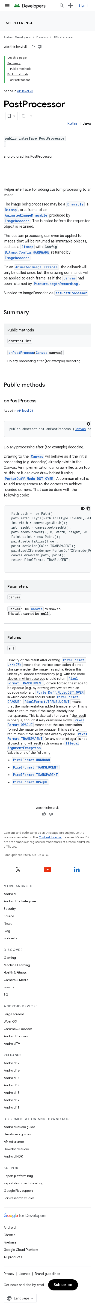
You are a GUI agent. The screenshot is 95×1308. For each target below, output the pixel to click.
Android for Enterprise (20, 901)
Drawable (75, 204)
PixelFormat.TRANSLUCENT (42, 680)
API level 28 (25, 91)
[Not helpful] (39, 46)
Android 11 (11, 1107)
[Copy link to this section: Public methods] (49, 385)
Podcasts (10, 938)
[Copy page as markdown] (24, 116)
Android (10, 894)
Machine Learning (17, 965)
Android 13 (11, 1093)
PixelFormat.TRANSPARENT (35, 774)
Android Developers (17, 37)
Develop (42, 37)
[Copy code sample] (88, 508)
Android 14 (12, 1085)
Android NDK (13, 1156)
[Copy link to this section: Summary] (33, 313)
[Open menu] (7, 5)
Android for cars (16, 1036)
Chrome (9, 1235)
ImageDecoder (17, 221)
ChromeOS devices (18, 1029)
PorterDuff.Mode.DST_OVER (29, 478)
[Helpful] (32, 46)
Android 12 (12, 1100)
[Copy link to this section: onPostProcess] (41, 401)
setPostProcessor (71, 293)
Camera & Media (16, 980)
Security (10, 909)
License (24, 1274)
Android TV (12, 1043)
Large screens (14, 1014)
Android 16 (12, 1070)
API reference (19, 23)
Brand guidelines (47, 1274)
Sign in (83, 5)
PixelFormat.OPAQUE (30, 782)
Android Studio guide (19, 1127)
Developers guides (17, 1134)
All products (13, 1257)
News (8, 923)
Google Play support (18, 1191)
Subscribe (63, 1285)
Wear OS (10, 1021)
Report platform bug (18, 1176)
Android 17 (12, 1063)
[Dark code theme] (88, 424)
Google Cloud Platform (21, 1250)
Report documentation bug (23, 1183)
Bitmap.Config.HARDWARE (27, 252)
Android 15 (12, 1078)
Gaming (10, 958)
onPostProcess (21, 352)
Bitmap (11, 210)
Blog (7, 931)
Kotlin (72, 123)
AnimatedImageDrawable (26, 215)
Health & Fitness (15, 972)
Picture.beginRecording (56, 284)
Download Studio (16, 1149)
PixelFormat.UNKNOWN (31, 760)
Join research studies (19, 1198)
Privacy (9, 987)
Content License (50, 837)
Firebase (10, 1242)
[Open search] (62, 5)
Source (9, 916)
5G (6, 994)
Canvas (69, 278)
